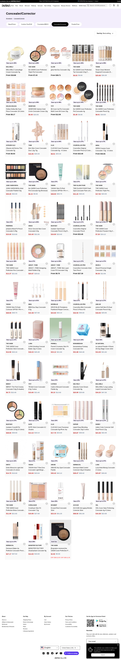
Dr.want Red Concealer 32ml (59, 509)
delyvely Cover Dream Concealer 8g (80, 388)
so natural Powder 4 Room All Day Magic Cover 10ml (104, 348)
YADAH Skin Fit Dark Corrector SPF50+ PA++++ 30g (15, 308)
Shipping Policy (27, 619)
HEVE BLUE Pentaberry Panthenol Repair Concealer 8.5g (60, 308)
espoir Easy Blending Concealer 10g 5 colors (81, 428)
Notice (24, 624)
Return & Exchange (28, 622)
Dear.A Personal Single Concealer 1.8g (103, 269)
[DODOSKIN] (6, 6)
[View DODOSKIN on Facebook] (52, 653)
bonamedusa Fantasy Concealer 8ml (80, 348)
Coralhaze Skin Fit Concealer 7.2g (34, 509)
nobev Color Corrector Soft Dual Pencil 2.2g (104, 428)
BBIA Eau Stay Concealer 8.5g (37, 308)
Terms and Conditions (71, 622)
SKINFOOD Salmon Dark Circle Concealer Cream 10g (38, 110)
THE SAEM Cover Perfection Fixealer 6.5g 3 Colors (104, 230)
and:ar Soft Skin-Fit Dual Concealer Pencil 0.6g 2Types (104, 308)
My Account (47, 616)
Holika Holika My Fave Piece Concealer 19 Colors (15, 110)
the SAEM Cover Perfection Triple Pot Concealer (37, 71)
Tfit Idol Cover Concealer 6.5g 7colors (36, 388)
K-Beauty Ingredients (28, 631)
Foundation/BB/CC (43, 24)
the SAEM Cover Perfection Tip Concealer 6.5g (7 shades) (82, 71)
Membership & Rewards (8, 626)
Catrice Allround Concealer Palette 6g (60, 388)
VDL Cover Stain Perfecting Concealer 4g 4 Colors (105, 509)
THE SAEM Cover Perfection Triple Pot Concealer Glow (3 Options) (105, 190)
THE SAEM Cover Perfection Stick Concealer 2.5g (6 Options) (15, 348)
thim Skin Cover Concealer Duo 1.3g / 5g (37, 149)
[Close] (118, 645)
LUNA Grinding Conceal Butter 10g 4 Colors (36, 348)
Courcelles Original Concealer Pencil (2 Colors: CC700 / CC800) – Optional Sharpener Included (82, 149)
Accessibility (68, 624)
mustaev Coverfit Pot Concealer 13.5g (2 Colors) (15, 428)
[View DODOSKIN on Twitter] (56, 653)
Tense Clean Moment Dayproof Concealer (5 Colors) (103, 71)
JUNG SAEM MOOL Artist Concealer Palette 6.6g (14, 189)
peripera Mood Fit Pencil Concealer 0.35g (14, 230)
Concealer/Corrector (60, 24)
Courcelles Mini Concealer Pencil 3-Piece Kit (82, 308)
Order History (47, 622)
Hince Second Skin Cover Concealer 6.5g (37, 230)
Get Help (25, 616)
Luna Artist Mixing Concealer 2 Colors (105, 469)
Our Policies (69, 616)
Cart (45, 619)
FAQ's (24, 626)
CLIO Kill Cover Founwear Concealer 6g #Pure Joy (60, 428)
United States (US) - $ (69, 648)
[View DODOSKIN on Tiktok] (48, 653)
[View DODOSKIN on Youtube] (61, 653)
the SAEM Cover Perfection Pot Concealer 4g (82, 110)
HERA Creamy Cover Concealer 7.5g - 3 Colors (104, 149)
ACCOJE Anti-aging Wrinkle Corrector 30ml (82, 509)
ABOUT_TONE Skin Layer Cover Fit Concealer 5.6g (60, 269)
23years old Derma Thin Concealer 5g (14, 149)
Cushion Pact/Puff (26, 24)
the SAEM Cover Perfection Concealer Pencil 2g (105, 110)
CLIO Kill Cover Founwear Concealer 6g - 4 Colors (60, 149)
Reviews (25, 628)
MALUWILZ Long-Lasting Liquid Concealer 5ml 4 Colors (104, 388)
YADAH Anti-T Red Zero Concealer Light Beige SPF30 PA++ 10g (36, 469)
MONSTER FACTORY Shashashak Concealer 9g (37, 549)
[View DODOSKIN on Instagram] (43, 653)
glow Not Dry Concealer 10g (60, 70)
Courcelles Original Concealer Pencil (79, 230)
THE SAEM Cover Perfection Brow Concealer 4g (15, 509)
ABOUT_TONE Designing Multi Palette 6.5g (37, 269)
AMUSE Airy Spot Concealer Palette (60, 469)
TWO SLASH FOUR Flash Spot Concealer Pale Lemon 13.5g (82, 190)
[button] (56, 5)
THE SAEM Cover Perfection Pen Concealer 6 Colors (15, 269)
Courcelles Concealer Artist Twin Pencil (82, 269)
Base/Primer (12, 24)
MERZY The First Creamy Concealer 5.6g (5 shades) (15, 388)
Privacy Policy (69, 619)
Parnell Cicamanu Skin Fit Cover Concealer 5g (59, 348)
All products (9, 18)
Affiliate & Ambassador (7, 622)
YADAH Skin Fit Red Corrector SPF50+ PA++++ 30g (60, 190)
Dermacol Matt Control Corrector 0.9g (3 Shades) (81, 469)
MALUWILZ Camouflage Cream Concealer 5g (14, 71)
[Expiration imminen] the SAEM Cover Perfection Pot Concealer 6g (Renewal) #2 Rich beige (60, 550)
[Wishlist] (110, 5)
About (3, 616)
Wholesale (4, 624)
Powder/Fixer (76, 24)
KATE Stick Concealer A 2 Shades (37, 428)
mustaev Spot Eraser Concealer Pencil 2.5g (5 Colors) (59, 230)
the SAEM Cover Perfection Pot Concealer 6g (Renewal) (38, 189)
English (47, 648)
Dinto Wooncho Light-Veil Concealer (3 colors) (14, 469)
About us (4, 619)
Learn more (97, 652)
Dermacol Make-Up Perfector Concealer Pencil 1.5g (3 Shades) (15, 550)
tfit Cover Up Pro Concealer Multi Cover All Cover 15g (60, 110)
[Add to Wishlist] (24, 65)
